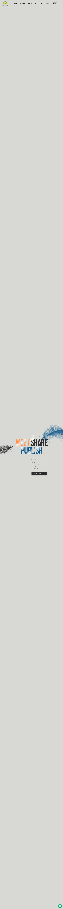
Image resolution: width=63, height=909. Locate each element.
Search (30, 3)
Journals (22, 3)
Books (36, 3)
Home (15, 3)
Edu (42, 3)
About (48, 3)
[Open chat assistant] (60, 906)
